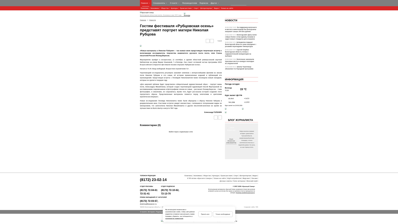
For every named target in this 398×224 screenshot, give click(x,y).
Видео (216, 8)
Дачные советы (226, 181)
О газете (143, 212)
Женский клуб (251, 181)
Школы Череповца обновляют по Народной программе (239, 68)
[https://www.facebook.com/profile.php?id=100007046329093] (233, 146)
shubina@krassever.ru (148, 204)
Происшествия (186, 8)
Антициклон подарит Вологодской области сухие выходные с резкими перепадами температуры (240, 44)
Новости (152, 20)
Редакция (159, 212)
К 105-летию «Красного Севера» (199, 178)
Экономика (154, 8)
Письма (254, 178)
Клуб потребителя (234, 178)
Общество (165, 8)
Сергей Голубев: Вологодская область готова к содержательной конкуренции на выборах (238, 53)
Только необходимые (223, 214)
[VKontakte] (180, 134)
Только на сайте (227, 8)
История (151, 212)
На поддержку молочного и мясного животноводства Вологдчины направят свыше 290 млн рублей (241, 29)
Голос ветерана (239, 181)
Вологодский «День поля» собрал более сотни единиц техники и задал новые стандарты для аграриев (241, 37)
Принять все (205, 214)
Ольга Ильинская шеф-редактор (231, 141)
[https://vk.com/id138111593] (231, 146)
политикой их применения (174, 218)
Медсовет (246, 178)
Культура (174, 8)
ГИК (256, 207)
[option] (241, 30)
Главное (143, 20)
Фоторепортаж (206, 8)
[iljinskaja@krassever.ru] (228, 146)
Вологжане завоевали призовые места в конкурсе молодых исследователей (239, 61)
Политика (144, 8)
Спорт (196, 8)
